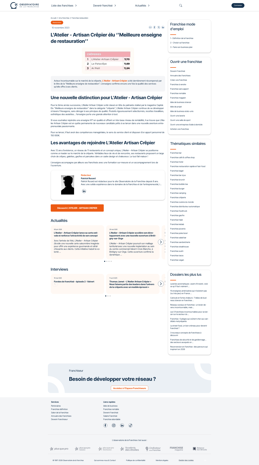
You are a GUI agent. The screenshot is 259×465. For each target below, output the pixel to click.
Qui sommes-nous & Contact (105, 460)
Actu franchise (64, 18)
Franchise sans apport (179, 89)
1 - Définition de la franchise (181, 38)
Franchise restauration (80, 18)
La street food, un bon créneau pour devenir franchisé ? (188, 327)
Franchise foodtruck (178, 211)
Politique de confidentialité (135, 460)
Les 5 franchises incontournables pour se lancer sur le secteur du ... (189, 313)
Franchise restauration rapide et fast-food (187, 166)
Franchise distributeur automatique (185, 206)
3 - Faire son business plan (181, 47)
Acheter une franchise (179, 129)
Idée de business (110, 406)
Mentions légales (162, 460)
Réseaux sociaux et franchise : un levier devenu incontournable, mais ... (188, 306)
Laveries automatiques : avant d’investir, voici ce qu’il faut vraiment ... (189, 285)
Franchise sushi (176, 251)
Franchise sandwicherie (180, 242)
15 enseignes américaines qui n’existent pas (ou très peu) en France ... (188, 292)
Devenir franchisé (177, 71)
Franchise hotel (176, 162)
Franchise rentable (178, 93)
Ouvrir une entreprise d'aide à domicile (186, 124)
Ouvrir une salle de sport (180, 120)
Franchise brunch (177, 179)
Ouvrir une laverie (177, 115)
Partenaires (56, 406)
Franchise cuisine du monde (182, 202)
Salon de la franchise (59, 412)
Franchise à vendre (178, 84)
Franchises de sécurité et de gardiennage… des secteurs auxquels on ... (188, 341)
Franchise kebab (177, 224)
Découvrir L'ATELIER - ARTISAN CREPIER (77, 208)
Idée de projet (176, 106)
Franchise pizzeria (177, 229)
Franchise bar (176, 153)
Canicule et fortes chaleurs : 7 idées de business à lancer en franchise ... (188, 299)
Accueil (53, 18)
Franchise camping (178, 193)
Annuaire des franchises (180, 75)
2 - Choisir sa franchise (179, 42)
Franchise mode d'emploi (182, 26)
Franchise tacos (176, 255)
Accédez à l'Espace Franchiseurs (129, 388)
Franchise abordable (111, 419)
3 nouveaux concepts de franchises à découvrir (185, 334)
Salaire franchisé (110, 416)
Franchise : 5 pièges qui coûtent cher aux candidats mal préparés (189, 320)
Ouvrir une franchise (186, 61)
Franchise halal (176, 220)
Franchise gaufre (177, 215)
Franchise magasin (178, 98)
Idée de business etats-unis (181, 111)
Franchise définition (59, 409)
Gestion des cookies (186, 460)
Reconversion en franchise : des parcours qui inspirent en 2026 (189, 348)
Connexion (238, 5)
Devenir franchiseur (59, 419)
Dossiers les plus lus (185, 274)
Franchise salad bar (178, 237)
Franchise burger (177, 188)
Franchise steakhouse (179, 246)
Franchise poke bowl (179, 233)
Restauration (57, 22)
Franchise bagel (176, 171)
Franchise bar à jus (178, 175)
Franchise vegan (177, 260)
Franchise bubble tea (179, 184)
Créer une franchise (178, 80)
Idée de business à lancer (180, 102)
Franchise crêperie (178, 197)
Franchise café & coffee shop (182, 157)
